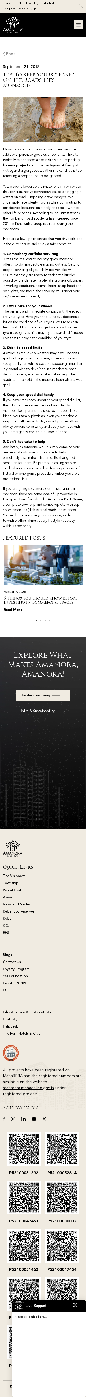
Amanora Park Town (65, 499)
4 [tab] (49, 620)
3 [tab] (45, 620)
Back (10, 54)
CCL (6, 926)
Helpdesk (48, 3)
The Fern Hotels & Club (19, 9)
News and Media (16, 904)
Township (10, 883)
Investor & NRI (13, 3)
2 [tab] (41, 620)
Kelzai (8, 919)
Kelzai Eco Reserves (18, 911)
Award (8, 897)
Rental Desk (12, 890)
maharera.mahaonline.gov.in (28, 1088)
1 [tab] (36, 620)
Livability (32, 3)
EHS (6, 933)
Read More (13, 610)
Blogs (7, 955)
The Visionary (14, 876)
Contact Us (12, 962)
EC (5, 990)
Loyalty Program (16, 969)
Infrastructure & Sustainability (27, 1012)
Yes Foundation (15, 976)
